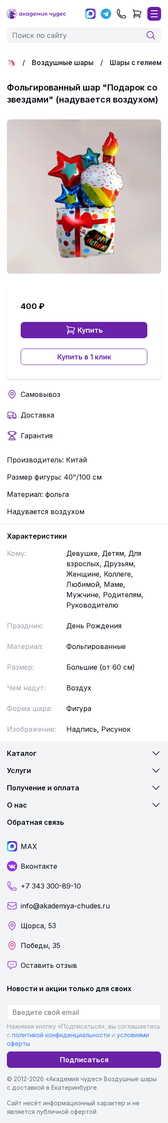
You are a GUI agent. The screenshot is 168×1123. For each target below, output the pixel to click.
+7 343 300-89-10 (51, 886)
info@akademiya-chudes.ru (65, 906)
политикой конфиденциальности (61, 1035)
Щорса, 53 (38, 925)
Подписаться (84, 1059)
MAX (29, 846)
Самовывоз (40, 394)
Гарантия (37, 435)
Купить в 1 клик (84, 356)
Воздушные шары (62, 62)
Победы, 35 (40, 945)
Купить (90, 330)
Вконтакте (39, 866)
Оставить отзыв (49, 965)
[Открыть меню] (154, 14)
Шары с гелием (136, 62)
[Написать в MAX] (90, 14)
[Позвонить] (121, 14)
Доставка (37, 415)
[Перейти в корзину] (137, 14)
